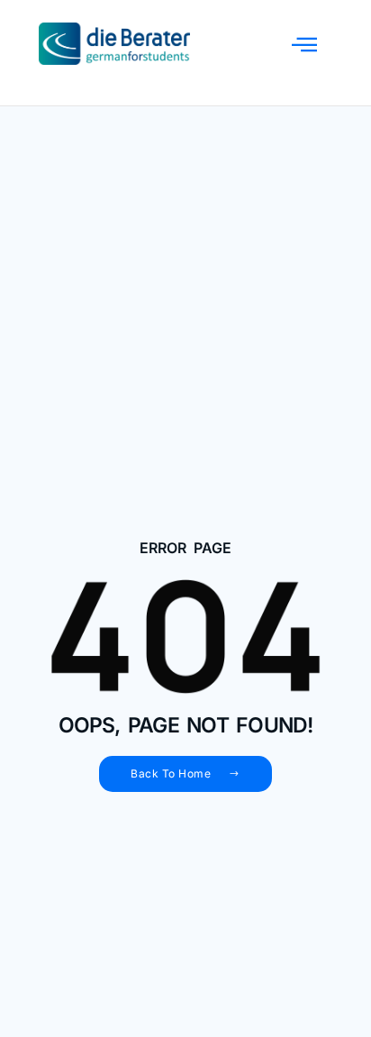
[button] (304, 44)
